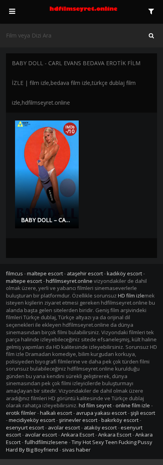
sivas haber (76, 449)
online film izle (133, 405)
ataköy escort (100, 427)
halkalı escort (56, 412)
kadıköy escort (124, 273)
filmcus (14, 273)
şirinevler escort (78, 420)
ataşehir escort (85, 273)
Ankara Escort (77, 434)
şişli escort (143, 412)
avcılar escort (64, 427)
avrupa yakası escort (101, 412)
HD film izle (131, 295)
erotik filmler (21, 412)
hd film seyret (95, 405)
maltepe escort (45, 273)
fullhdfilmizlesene (46, 442)
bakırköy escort (119, 420)
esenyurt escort (25, 427)
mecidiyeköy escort (32, 420)
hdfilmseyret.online (69, 280)
